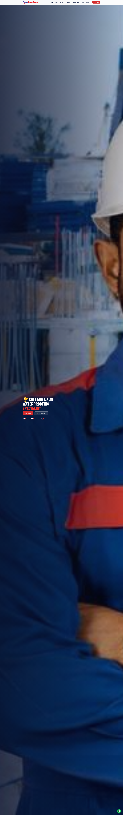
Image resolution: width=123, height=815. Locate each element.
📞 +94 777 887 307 (41, 413)
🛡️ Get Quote (96, 2)
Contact (87, 2)
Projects (74, 2)
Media (78, 2)
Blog (83, 2)
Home (52, 2)
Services (61, 2)
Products (68, 2)
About (56, 2)
